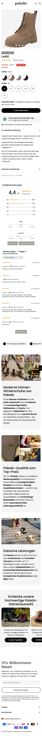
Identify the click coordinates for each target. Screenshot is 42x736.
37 (11, 88)
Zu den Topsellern (16, 640)
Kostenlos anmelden (21, 690)
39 (25, 88)
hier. (19, 700)
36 (4, 88)
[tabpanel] (21, 296)
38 (18, 88)
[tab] (22, 252)
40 (33, 88)
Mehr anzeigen (21, 332)
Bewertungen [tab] (10, 251)
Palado (10, 731)
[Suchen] (36, 3)
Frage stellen (12, 243)
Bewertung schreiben (27, 243)
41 (4, 96)
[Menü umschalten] (2, 3)
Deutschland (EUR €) (12, 719)
